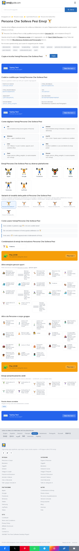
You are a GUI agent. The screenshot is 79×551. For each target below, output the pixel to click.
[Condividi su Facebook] (5, 548)
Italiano (35, 433)
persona (49, 47)
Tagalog (38, 436)
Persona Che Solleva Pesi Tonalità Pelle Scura (54, 384)
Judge (36, 333)
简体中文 (68, 433)
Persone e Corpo (7, 460)
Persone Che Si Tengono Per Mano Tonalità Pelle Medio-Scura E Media (55, 324)
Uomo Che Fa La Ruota (24, 303)
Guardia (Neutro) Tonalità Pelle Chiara (69, 347)
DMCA (4, 529)
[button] (20, 84)
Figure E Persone (46, 460)
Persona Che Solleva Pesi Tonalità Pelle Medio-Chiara (39, 392)
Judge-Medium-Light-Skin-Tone (24, 354)
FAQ (42, 510)
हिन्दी (23, 436)
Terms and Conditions (8, 520)
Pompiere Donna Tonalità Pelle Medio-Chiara (39, 347)
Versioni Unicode (46, 499)
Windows (4, 499)
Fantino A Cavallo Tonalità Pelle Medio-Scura (69, 285)
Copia (53, 56)
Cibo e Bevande (7, 480)
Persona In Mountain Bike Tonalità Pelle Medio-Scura (9, 273)
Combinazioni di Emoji (47, 490)
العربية (18, 436)
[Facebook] (3, 453)
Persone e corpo (18, 17)
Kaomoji (43, 507)
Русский (60, 433)
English (5, 433)
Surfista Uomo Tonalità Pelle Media (24, 284)
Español (12, 433)
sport (35, 50)
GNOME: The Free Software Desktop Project (15, 534)
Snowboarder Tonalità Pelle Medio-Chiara (39, 284)
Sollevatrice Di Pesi (9, 303)
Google (4, 493)
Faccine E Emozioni (47, 474)
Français (27, 433)
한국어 (12, 436)
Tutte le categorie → (47, 483)
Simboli (4, 469)
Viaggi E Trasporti (46, 471)
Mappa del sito (67, 542)
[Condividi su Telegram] (44, 548)
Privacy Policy (6, 523)
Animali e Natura (7, 477)
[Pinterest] (11, 453)
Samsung (5, 504)
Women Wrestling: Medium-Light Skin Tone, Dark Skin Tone (24, 275)
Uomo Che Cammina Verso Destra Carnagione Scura (23, 323)
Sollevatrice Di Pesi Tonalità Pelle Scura (24, 391)
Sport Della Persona (32, 17)
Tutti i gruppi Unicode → (9, 483)
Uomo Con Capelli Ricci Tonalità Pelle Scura (39, 354)
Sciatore (53, 283)
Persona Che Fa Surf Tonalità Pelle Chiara (69, 293)
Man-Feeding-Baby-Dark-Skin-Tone (70, 322)
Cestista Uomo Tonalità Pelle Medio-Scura (9, 292)
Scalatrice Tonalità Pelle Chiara (54, 334)
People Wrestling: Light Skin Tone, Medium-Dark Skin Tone (39, 307)
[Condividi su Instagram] (54, 548)
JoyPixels (5, 507)
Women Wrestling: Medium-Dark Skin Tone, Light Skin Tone (24, 295)
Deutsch (19, 433)
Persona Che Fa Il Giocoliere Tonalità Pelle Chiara (54, 273)
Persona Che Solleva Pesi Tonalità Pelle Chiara (39, 384)
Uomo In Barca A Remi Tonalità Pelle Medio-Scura (55, 293)
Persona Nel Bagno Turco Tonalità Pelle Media (8, 335)
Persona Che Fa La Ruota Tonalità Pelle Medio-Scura (39, 273)
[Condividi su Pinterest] (25, 548)
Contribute (5, 517)
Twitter (4, 501)
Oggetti (4, 466)
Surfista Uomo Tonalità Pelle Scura (8, 284)
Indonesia (30, 436)
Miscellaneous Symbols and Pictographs (54, 103)
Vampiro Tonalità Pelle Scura (54, 346)
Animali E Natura (46, 477)
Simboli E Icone (45, 469)
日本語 (5, 436)
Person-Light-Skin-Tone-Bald (24, 333)
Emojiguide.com (6, 17)
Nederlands (43, 433)
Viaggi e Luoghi (6, 471)
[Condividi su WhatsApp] (35, 548)
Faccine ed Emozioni (8, 474)
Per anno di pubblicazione (49, 496)
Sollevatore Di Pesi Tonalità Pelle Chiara (9, 391)
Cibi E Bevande (45, 480)
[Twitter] (7, 453)
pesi (75, 47)
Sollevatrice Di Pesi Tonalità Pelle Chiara (70, 383)
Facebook (5, 496)
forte (4, 406)
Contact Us (5, 531)
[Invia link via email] (74, 548)
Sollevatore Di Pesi (9, 382)
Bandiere (5, 463)
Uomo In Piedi (24, 345)
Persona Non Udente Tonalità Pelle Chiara (8, 323)
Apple (3, 490)
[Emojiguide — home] (11, 3)
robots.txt (74, 542)
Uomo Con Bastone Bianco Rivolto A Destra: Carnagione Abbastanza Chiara (39, 325)
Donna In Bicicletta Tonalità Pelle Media (39, 293)
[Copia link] (64, 548)
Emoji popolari (45, 501)
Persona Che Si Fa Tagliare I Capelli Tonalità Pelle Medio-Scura (9, 355)
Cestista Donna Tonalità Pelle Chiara (69, 273)
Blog (42, 504)
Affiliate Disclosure (7, 526)
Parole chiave (45, 493)
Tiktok (3, 510)
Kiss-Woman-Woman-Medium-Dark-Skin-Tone (8, 347)
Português (52, 433)
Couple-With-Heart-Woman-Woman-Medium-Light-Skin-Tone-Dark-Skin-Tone (70, 337)
